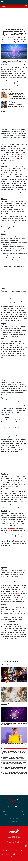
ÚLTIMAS (4, 811)
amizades (6, 256)
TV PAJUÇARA (23, 811)
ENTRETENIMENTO (23, 813)
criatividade (9, 529)
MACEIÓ (4, 813)
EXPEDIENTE (14, 817)
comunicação (18, 154)
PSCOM (23, 814)
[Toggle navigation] (2, 2)
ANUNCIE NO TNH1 (14, 818)
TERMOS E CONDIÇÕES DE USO (14, 820)
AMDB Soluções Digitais (15, 857)
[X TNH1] (14, 806)
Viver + (14, 6)
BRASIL (14, 814)
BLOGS (14, 813)
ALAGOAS (5, 814)
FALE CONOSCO (14, 821)
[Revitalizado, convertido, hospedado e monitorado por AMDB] (26, 845)
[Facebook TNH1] (11, 806)
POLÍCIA (13, 811)
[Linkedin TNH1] (19, 806)
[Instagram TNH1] (9, 806)
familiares (16, 593)
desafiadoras (9, 406)
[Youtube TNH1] (16, 806)
